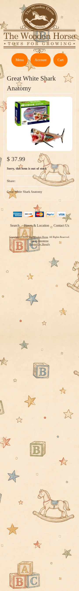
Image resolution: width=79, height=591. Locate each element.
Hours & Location (36, 225)
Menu (20, 60)
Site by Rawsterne (39, 240)
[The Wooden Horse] (39, 50)
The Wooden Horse (38, 237)
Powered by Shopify (39, 244)
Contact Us (61, 225)
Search (15, 225)
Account (41, 60)
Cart (60, 60)
